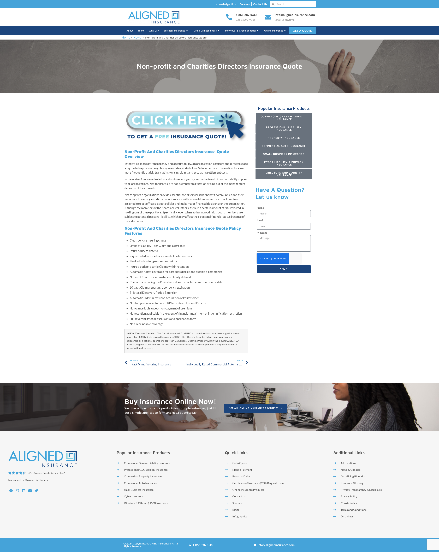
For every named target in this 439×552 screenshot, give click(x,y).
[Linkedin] (23, 490)
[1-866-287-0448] (229, 17)
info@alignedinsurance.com (295, 15)
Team (141, 30)
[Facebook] (11, 490)
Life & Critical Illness (205, 30)
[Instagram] (17, 490)
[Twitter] (36, 490)
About (130, 30)
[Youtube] (30, 490)
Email (260, 220)
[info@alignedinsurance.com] (268, 17)
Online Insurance (273, 30)
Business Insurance (174, 30)
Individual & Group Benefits (240, 30)
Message (262, 232)
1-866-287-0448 (246, 15)
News (137, 37)
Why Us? (154, 30)
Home (126, 37)
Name (260, 207)
